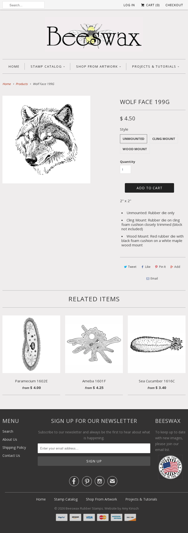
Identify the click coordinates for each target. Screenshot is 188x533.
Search (7, 431)
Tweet (132, 267)
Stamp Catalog (46, 66)
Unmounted (133, 138)
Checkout (174, 5)
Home (14, 66)
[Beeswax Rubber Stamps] (94, 35)
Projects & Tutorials (154, 66)
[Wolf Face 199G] (46, 139)
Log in (129, 5)
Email (154, 278)
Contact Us (11, 455)
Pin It (162, 267)
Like (148, 267)
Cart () (152, 5)
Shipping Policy (14, 447)
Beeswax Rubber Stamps (84, 508)
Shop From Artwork (97, 66)
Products (22, 84)
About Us (9, 439)
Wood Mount (135, 149)
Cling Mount (163, 138)
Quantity (127, 161)
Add (177, 267)
